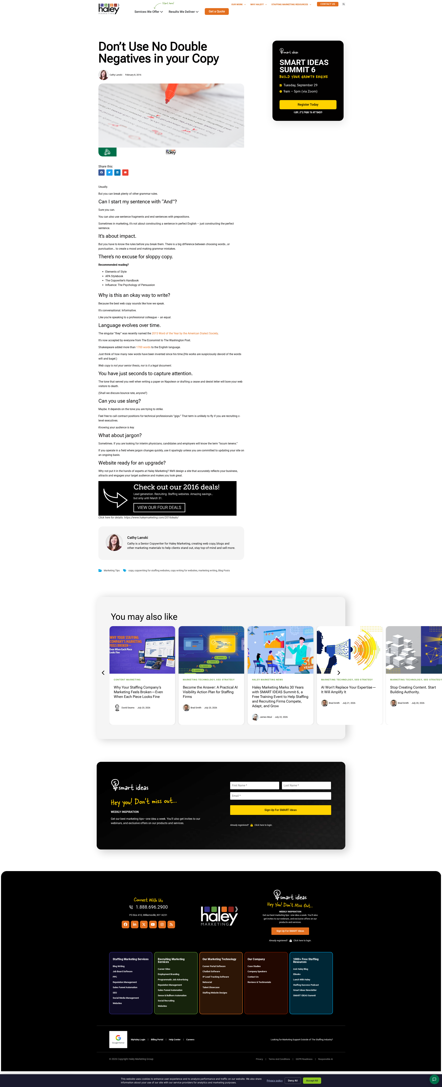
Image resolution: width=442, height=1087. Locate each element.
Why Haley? (257, 4)
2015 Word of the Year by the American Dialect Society (185, 333)
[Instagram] (162, 924)
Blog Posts (224, 570)
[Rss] (171, 924)
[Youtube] (153, 924)
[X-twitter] (144, 924)
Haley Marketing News (216, 679)
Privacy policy (275, 1080)
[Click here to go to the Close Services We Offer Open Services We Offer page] (161, 12)
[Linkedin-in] (134, 924)
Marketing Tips (112, 570)
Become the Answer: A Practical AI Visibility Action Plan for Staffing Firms (159, 692)
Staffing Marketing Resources (289, 4)
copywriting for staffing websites (152, 570)
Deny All (293, 1080)
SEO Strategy (175, 679)
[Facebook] (125, 924)
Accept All (312, 1080)
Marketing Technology (148, 679)
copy (130, 570)
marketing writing (207, 570)
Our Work (237, 4)
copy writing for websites (184, 570)
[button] (343, 4)
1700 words (143, 347)
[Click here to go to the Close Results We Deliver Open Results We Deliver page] (197, 12)
